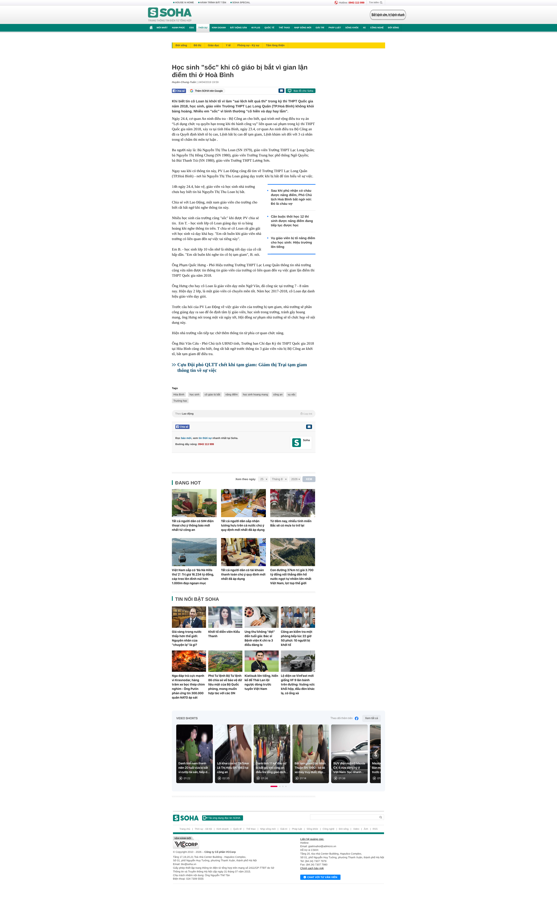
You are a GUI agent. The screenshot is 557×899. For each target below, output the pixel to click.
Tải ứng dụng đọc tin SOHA (224, 817)
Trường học (180, 400)
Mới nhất (162, 28)
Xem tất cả (371, 718)
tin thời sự (205, 438)
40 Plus (255, 28)
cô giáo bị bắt (212, 394)
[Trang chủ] (170, 14)
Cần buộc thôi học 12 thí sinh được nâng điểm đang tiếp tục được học (292, 221)
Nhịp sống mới (302, 28)
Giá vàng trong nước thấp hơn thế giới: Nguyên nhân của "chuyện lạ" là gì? (187, 638)
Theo (243, 413)
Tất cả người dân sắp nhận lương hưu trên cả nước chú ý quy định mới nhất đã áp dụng (243, 525)
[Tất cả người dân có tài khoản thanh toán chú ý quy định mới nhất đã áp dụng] (243, 552)
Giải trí (319, 28)
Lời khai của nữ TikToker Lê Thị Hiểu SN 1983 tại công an (233, 768)
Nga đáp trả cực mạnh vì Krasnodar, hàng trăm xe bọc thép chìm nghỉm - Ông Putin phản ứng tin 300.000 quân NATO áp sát (188, 686)
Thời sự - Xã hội (203, 829)
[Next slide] (375, 755)
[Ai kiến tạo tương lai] (386, 14)
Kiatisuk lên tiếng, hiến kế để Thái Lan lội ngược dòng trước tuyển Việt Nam (261, 682)
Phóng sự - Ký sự (248, 45)
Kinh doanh (219, 28)
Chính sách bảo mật (312, 868)
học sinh (194, 394)
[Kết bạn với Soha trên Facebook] (296, 442)
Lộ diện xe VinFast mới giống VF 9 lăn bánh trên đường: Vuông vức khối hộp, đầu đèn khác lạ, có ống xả (298, 684)
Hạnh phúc (178, 28)
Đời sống (393, 28)
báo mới (186, 438)
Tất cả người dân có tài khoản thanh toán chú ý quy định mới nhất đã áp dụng (243, 574)
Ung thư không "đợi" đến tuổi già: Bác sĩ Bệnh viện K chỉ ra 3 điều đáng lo (260, 638)
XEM (309, 479)
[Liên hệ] (309, 427)
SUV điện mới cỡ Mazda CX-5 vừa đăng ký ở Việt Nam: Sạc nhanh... (349, 768)
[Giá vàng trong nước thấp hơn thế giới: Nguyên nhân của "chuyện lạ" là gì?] (189, 617)
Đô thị (197, 45)
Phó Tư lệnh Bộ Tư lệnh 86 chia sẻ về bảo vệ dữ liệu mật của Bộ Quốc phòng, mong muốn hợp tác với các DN (225, 684)
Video (356, 829)
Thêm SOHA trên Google (209, 90)
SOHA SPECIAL (241, 2)
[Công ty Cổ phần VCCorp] (225, 842)
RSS (375, 829)
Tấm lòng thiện (275, 45)
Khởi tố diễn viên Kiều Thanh (224, 634)
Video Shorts (187, 718)
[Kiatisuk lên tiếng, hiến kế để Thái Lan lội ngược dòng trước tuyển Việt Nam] (262, 661)
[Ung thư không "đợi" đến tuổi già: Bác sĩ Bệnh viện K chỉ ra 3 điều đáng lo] (262, 617)
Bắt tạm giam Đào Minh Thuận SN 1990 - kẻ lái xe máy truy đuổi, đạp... (310, 768)
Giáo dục (213, 45)
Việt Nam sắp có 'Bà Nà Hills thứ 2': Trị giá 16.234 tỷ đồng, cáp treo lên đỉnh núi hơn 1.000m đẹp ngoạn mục (193, 576)
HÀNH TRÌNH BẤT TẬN (213, 2)
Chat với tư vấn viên (322, 877)
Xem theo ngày (245, 479)
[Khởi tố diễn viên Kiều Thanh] (225, 617)
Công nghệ (377, 28)
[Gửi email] (281, 90)
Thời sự (202, 28)
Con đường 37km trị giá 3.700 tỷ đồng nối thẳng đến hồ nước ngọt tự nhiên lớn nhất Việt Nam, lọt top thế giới (292, 576)
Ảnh (366, 829)
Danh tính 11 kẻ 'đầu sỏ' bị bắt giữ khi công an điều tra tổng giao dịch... (272, 768)
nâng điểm (231, 394)
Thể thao (284, 28)
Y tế (228, 45)
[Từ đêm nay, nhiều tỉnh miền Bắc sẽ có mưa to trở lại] (292, 503)
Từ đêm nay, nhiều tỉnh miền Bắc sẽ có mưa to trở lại (290, 523)
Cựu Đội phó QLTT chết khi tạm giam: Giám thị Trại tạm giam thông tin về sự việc (242, 367)
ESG (191, 28)
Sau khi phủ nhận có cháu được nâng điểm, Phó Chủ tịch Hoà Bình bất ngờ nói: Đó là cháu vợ (291, 197)
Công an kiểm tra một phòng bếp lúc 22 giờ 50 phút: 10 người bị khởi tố (296, 638)
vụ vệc (291, 394)
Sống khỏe (352, 28)
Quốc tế (269, 28)
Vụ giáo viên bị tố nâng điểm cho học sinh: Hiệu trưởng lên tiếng (293, 242)
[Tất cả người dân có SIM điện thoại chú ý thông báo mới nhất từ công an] (194, 503)
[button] (273, 786)
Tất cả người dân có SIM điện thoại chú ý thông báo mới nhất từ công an (193, 525)
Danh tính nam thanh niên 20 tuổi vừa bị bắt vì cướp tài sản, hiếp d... (194, 768)
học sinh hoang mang (255, 394)
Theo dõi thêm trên (342, 718)
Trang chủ (185, 829)
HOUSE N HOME (184, 2)
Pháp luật (335, 28)
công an (278, 394)
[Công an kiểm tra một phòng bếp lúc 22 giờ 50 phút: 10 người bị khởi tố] (298, 617)
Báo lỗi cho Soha (303, 90)
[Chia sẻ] (179, 91)
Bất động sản (238, 28)
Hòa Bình (178, 394)
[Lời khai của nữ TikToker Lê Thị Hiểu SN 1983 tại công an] (233, 754)
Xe (364, 28)
